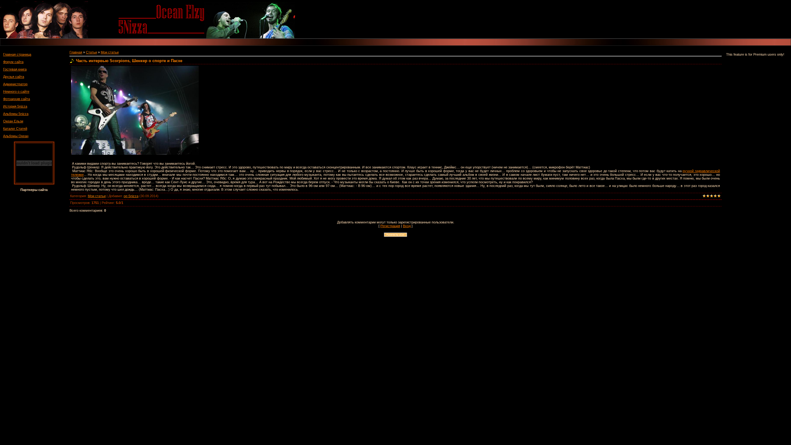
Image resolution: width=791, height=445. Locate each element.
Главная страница (17, 54)
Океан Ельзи (13, 121)
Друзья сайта (13, 76)
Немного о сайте (16, 91)
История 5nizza (15, 106)
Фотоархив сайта (16, 99)
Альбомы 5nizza (15, 114)
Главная (76, 52)
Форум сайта (13, 62)
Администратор (15, 84)
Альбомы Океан (15, 136)
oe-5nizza (131, 196)
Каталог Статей (15, 128)
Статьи (91, 52)
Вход (407, 226)
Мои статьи (110, 52)
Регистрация (390, 226)
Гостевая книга (15, 69)
